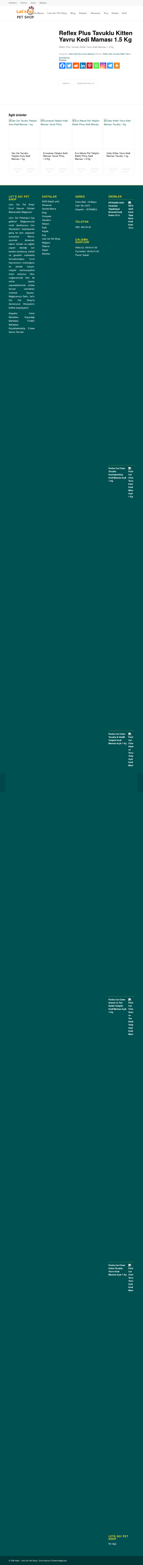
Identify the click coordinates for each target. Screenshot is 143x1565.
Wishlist (46, 253)
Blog (44, 212)
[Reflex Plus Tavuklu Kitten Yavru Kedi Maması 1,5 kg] (29, 50)
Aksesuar (47, 205)
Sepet (33, 2)
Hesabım (13, 2)
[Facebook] (62, 66)
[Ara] (131, 13)
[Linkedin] (83, 66)
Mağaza (43, 2)
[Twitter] (69, 66)
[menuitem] (37, 13)
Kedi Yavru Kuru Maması (84, 53)
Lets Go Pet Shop (51, 238)
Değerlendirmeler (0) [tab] (85, 83)
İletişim (45, 223)
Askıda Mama (49, 208)
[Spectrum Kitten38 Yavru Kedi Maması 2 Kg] (140, 782)
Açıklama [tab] (66, 83)
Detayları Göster (31, 170)
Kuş (44, 235)
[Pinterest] (89, 66)
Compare (46, 216)
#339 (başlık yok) (50, 201)
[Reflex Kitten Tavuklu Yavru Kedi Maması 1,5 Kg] (2, 782)
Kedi (71, 53)
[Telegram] (110, 66)
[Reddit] (76, 66)
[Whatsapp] (96, 66)
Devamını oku (18, 170)
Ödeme (23, 2)
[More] (117, 66)
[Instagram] (103, 66)
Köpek (45, 231)
